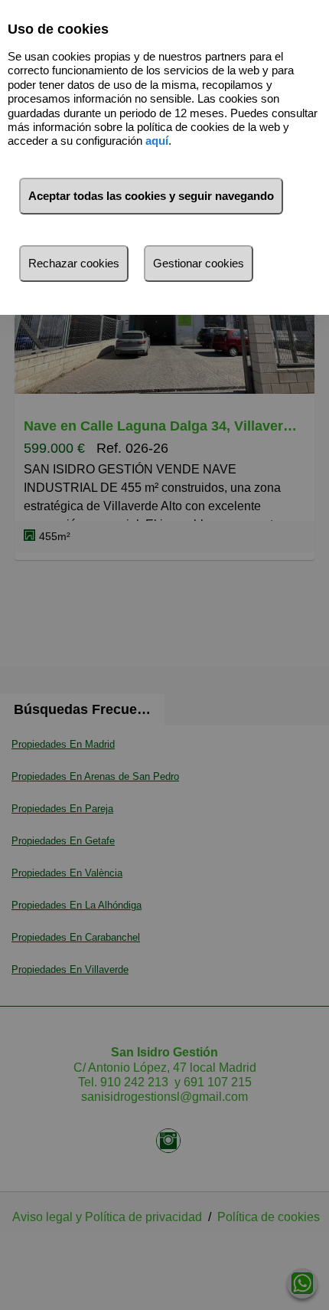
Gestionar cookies (198, 263)
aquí (156, 140)
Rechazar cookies (73, 263)
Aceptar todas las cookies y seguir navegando (151, 195)
